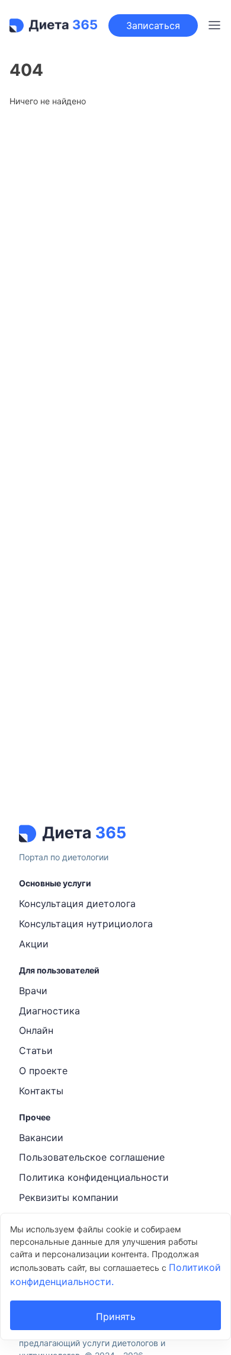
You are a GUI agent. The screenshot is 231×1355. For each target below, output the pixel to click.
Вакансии (41, 1137)
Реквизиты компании (68, 1197)
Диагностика (49, 1011)
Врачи (33, 991)
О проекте (43, 1071)
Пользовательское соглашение (92, 1157)
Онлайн (36, 1030)
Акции (34, 944)
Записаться (153, 25)
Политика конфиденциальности (94, 1177)
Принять (116, 1316)
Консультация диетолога (77, 903)
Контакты (41, 1091)
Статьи (36, 1050)
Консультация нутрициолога (86, 924)
